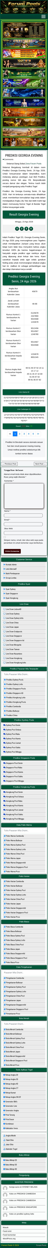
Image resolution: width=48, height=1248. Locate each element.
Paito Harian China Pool (15, 899)
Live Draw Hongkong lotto (16, 662)
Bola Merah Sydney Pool (15, 1038)
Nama (7, 511)
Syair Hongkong (10, 598)
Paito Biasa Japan (13, 949)
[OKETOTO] (24, 136)
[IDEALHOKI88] (24, 126)
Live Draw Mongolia (13, 645)
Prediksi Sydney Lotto (13, 684)
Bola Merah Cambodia (14, 1029)
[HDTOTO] (24, 96)
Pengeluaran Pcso (13, 1014)
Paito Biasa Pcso (12, 962)
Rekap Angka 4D (11, 1084)
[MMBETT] (24, 146)
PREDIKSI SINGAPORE (27, 1207)
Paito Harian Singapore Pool (17, 912)
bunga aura (14, 1187)
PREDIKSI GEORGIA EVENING (24, 155)
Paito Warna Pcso (13, 871)
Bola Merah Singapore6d (15, 1056)
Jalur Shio (9, 1144)
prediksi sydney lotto (25, 1214)
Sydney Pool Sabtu (13, 747)
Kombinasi (9, 1124)
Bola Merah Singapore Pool (16, 1060)
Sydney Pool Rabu (13, 734)
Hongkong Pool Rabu (14, 801)
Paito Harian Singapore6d (16, 908)
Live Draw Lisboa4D (13, 609)
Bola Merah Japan (13, 1051)
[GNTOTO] (24, 87)
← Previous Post (9, 464)
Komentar (9, 481)
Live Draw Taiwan (12, 649)
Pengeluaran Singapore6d (16, 1005)
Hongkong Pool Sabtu (14, 814)
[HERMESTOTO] (24, 116)
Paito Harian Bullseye (14, 886)
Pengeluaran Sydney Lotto (16, 991)
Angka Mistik (10, 1135)
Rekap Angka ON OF (13, 1097)
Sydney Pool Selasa (13, 730)
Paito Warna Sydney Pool (15, 845)
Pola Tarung (10, 1115)
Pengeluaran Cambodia (15, 978)
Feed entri (7, 1231)
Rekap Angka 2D (11, 1075)
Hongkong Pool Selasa (15, 796)
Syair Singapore (10, 593)
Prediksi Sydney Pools (13, 680)
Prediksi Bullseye (11, 711)
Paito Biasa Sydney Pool (15, 936)
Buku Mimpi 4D (11, 1169)
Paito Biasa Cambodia (14, 927)
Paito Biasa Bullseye (14, 931)
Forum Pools (41, 1245)
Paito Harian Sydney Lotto (16, 895)
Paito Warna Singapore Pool (17, 867)
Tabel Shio (9, 1140)
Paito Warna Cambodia (15, 836)
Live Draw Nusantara (14, 654)
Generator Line (11, 1106)
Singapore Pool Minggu (15, 781)
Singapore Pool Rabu (14, 767)
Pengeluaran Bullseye (14, 982)
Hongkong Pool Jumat (14, 810)
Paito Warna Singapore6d (16, 862)
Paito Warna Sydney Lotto (16, 849)
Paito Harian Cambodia (15, 881)
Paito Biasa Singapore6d (15, 953)
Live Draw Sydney (12, 614)
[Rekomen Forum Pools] (24, 38)
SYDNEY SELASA (29, 1187)
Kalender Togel (11, 1149)
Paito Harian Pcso (13, 917)
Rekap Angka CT (11, 1088)
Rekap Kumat (10, 1093)
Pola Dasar (9, 1119)
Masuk (5, 1227)
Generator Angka (12, 1110)
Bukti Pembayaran (11, 573)
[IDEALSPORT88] (24, 47)
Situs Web (8, 528)
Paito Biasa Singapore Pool (16, 958)
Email (7, 520)
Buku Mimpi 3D (11, 1165)
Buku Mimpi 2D (11, 1160)
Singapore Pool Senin (14, 763)
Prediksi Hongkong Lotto (14, 697)
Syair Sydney (9, 589)
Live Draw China (12, 622)
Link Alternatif (10, 569)
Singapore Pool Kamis (14, 772)
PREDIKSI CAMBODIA (26, 1194)
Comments (8, 159)
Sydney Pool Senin (13, 725)
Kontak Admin (10, 564)
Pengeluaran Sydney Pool (16, 987)
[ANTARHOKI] (24, 57)
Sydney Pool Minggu (13, 752)
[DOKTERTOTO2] (24, 77)
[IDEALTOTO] (24, 106)
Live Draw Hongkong (14, 658)
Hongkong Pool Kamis (14, 805)
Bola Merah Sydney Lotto (15, 1043)
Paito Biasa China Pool (15, 944)
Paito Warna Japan (13, 858)
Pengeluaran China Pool (15, 996)
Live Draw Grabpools (14, 631)
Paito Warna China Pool (15, 854)
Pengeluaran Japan (13, 1000)
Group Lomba (9, 578)
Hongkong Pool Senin (14, 792)
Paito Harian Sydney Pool (15, 890)
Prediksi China (10, 715)
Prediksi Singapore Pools (15, 688)
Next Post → (40, 464)
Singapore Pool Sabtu (14, 776)
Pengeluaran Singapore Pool (17, 1009)
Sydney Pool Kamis (13, 738)
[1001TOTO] (24, 67)
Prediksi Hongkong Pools (15, 702)
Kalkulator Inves (11, 1128)
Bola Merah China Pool (15, 1047)
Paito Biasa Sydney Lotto (15, 940)
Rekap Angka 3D (11, 1079)
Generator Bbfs (11, 1101)
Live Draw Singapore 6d (15, 640)
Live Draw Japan (12, 627)
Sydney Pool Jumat (13, 743)
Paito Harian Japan (13, 904)
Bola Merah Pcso (12, 1065)
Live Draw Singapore (14, 636)
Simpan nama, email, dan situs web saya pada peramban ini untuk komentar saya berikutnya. (23, 541)
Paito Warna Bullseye (14, 840)
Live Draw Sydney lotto (14, 618)
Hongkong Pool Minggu (15, 819)
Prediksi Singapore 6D (13, 693)
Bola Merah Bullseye (14, 1034)
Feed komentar (9, 1235)
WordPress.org (9, 1239)
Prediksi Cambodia (12, 706)
